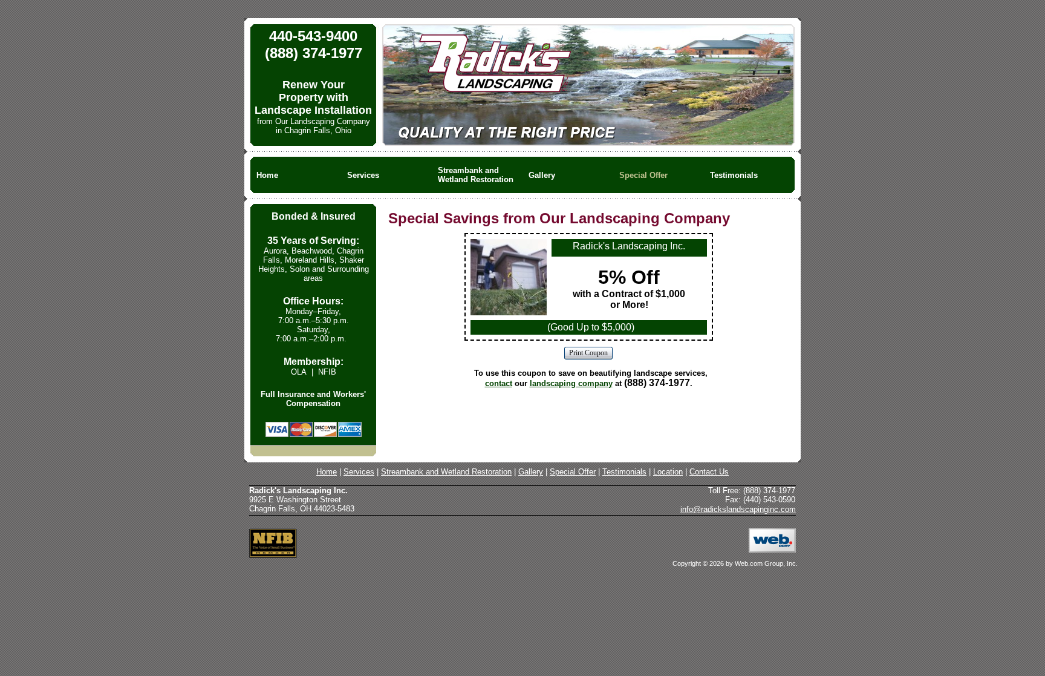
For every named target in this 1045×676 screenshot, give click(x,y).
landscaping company (571, 383)
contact (498, 383)
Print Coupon (588, 353)
